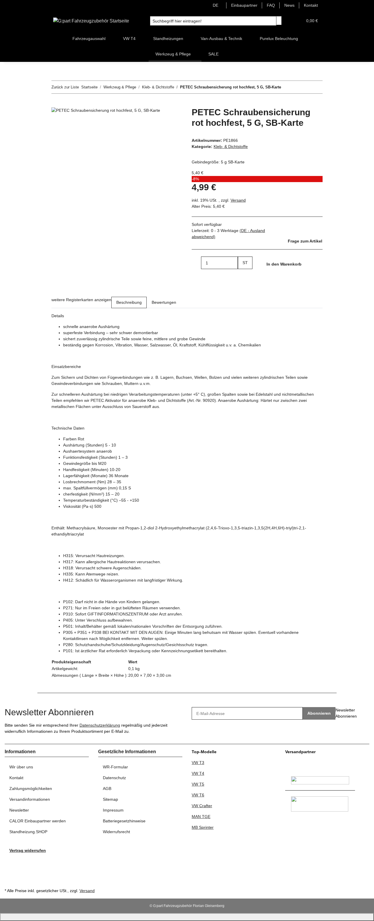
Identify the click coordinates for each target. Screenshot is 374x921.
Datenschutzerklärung (99, 725)
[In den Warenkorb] (56, 104)
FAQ (271, 5)
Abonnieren (319, 713)
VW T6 (198, 795)
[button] (295, 21)
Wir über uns (21, 767)
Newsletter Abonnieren (346, 713)
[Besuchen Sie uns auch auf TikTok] (9, 880)
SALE (213, 54)
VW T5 (198, 784)
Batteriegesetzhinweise (124, 821)
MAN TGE (201, 816)
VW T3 (198, 762)
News (289, 5)
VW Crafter (202, 805)
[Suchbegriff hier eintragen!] (279, 20)
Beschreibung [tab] (129, 302)
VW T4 (198, 773)
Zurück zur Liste (65, 87)
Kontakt (311, 5)
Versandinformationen (29, 799)
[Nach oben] (187, 917)
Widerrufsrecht (116, 831)
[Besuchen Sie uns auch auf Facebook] (9, 860)
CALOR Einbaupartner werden (37, 821)
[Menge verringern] (196, 263)
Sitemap (110, 799)
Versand (238, 200)
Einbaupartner (244, 5)
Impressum (113, 810)
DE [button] (216, 5)
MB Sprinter (203, 827)
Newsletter (19, 810)
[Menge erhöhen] (242, 275)
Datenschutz (114, 777)
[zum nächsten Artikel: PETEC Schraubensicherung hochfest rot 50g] (296, 87)
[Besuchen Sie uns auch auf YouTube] (9, 867)
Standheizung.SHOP (28, 831)
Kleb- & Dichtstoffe (231, 146)
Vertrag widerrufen (27, 850)
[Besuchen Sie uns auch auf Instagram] (9, 873)
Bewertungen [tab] (164, 302)
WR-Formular (115, 767)
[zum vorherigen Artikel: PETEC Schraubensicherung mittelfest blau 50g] (285, 87)
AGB (107, 788)
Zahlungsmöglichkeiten (30, 788)
